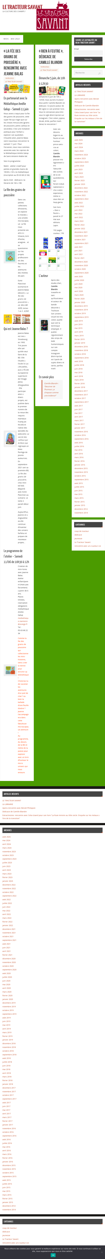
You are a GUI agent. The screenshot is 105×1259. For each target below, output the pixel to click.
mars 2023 (79, 177)
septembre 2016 (81, 439)
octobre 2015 (80, 476)
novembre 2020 (81, 265)
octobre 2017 (80, 398)
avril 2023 (79, 173)
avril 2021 (79, 254)
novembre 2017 (81, 394)
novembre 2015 (81, 472)
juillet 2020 (79, 280)
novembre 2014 (81, 512)
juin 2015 (78, 490)
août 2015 (79, 483)
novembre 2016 (81, 431)
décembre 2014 (81, 509)
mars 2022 (79, 221)
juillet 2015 (79, 487)
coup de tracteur (82, 531)
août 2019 (79, 321)
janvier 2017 (80, 428)
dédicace (78, 535)
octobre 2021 (80, 239)
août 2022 (79, 202)
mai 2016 (78, 450)
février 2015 (80, 501)
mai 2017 (78, 413)
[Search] (99, 73)
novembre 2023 (81, 154)
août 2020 (79, 276)
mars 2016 (79, 457)
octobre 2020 (80, 269)
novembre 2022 (81, 191)
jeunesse (78, 538)
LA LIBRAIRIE (80, 95)
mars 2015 (79, 498)
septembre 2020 (81, 273)
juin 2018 (78, 369)
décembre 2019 (81, 306)
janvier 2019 (80, 343)
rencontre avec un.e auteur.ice (88, 546)
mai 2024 (78, 143)
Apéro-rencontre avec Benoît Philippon (18, 808)
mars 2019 (79, 335)
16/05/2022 (44, 67)
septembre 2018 (81, 358)
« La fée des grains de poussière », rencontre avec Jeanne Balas (15, 62)
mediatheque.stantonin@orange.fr (23, 621)
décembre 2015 (81, 468)
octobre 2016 (80, 435)
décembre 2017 (81, 391)
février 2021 (80, 258)
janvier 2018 (80, 387)
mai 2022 (78, 213)
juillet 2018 (79, 365)
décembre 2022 (81, 188)
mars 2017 (79, 420)
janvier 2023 (80, 184)
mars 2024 (79, 151)
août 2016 (79, 442)
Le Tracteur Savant (22, 7)
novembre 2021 (81, 236)
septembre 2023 (81, 162)
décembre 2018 (81, 346)
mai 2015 (78, 494)
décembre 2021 (81, 232)
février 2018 (80, 383)
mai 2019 (78, 328)
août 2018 (79, 361)
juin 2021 (78, 250)
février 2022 (80, 225)
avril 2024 (79, 147)
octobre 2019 (80, 313)
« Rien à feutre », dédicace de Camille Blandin (51, 57)
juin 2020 (78, 284)
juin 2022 (78, 210)
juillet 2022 (79, 206)
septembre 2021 (81, 243)
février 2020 (80, 298)
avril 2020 (79, 291)
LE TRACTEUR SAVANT (84, 91)
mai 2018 (78, 372)
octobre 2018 (80, 354)
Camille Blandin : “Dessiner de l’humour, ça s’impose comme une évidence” (51, 389)
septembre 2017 (81, 402)
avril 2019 (79, 332)
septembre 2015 (81, 479)
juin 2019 (78, 324)
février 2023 (80, 180)
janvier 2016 (80, 465)
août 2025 (79, 140)
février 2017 (80, 424)
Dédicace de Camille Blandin (87, 105)
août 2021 (79, 247)
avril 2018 (79, 376)
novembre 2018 (81, 350)
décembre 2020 (81, 261)
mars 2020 (79, 295)
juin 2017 (78, 409)
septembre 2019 (81, 317)
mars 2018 (79, 380)
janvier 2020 (80, 302)
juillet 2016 (79, 446)
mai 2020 (78, 287)
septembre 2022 (81, 199)
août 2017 (79, 405)
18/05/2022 (9, 78)
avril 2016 (79, 453)
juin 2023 (78, 169)
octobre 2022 (80, 195)
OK (53, 1255)
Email (76, 49)
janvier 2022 (80, 228)
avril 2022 (79, 217)
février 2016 (80, 461)
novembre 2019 (81, 309)
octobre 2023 (80, 158)
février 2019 (80, 339)
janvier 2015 (80, 505)
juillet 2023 (79, 165)
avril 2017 (79, 416)
